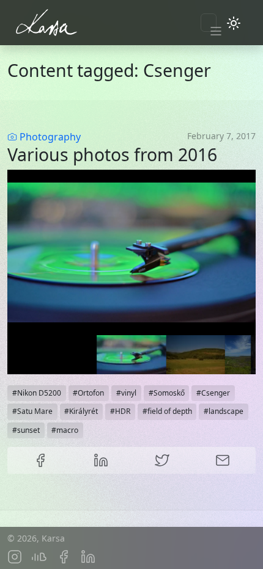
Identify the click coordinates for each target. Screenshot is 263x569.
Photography (50, 136)
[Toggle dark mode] (233, 22)
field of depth (169, 411)
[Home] (73, 22)
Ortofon (91, 393)
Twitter (162, 460)
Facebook (40, 460)
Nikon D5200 (39, 393)
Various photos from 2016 (112, 154)
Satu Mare (35, 411)
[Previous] (26, 252)
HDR (122, 411)
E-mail (223, 460)
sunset (28, 430)
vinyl (128, 393)
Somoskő (169, 393)
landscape (226, 411)
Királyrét (83, 411)
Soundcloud (39, 556)
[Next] (236, 252)
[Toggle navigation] (209, 22)
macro (67, 430)
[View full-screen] (242, 183)
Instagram (14, 556)
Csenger (215, 393)
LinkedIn (101, 460)
